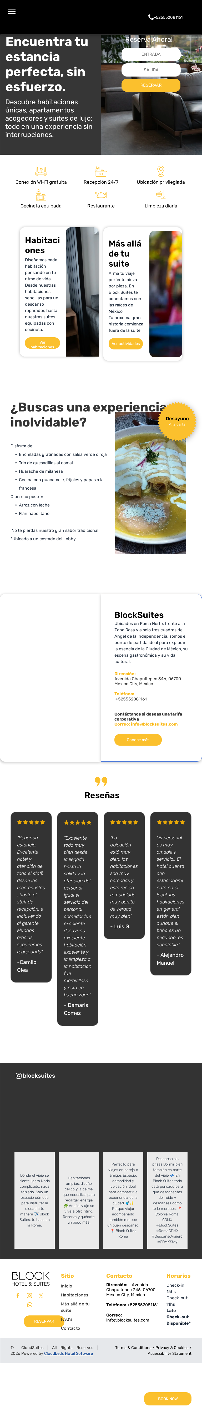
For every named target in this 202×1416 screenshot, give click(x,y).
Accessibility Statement (169, 1353)
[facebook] (18, 1296)
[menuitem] (80, 1286)
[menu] (11, 11)
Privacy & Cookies (172, 1347)
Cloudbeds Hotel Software (68, 1353)
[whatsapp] (30, 1305)
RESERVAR (150, 85)
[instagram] (29, 1296)
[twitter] (41, 1296)
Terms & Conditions (133, 1347)
